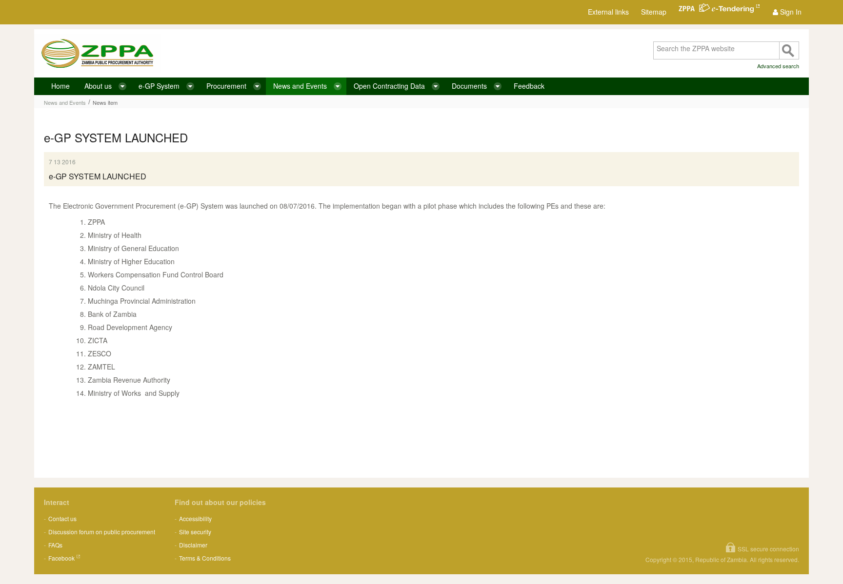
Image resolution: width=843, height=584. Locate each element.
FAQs (55, 545)
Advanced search (778, 66)
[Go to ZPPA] (97, 53)
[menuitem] (787, 12)
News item (105, 102)
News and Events (65, 102)
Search (789, 50)
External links (608, 12)
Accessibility (195, 518)
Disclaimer (193, 545)
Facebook (61, 558)
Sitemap (653, 12)
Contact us (62, 518)
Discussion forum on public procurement (101, 531)
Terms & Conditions (205, 558)
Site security (195, 531)
